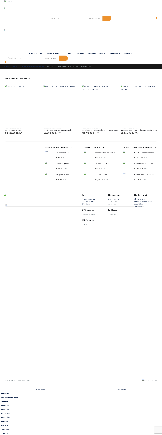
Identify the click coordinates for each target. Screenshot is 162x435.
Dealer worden (113, 199)
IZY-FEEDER (103, 53)
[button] (1, 387)
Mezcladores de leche (49, 53)
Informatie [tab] (121, 390)
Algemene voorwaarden (143, 201)
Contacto (128, 53)
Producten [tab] (40, 390)
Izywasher (79, 53)
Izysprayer (91, 53)
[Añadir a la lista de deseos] (23, 125)
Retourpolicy (139, 206)
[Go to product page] (23, 103)
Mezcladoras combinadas (13, 128)
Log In (156, 5)
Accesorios (115, 53)
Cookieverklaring (88, 201)
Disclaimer (86, 204)
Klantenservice (139, 199)
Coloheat (68, 53)
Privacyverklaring (88, 199)
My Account (142, 5)
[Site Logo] (17, 18)
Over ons (131, 5)
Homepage (33, 53)
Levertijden (138, 204)
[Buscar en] (106, 18)
